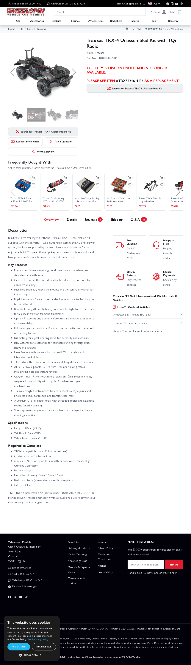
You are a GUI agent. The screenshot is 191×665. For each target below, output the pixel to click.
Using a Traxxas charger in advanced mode (137, 331)
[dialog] (32, 638)
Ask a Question (63, 141)
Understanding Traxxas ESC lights (132, 314)
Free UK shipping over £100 (131, 3)
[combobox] (100, 11)
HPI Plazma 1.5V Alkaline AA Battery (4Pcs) (118, 200)
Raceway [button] (173, 21)
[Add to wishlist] (33, 185)
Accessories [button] (37, 21)
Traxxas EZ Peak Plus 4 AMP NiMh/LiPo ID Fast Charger (21, 200)
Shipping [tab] (116, 219)
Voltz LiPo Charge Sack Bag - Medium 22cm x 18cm (87, 200)
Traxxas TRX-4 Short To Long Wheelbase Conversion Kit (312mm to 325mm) (150, 200)
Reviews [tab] (93, 219)
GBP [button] (156, 3)
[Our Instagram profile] (172, 3)
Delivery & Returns (79, 548)
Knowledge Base (77, 561)
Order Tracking (77, 554)
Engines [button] (75, 21)
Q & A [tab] (138, 219)
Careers (102, 542)
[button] (158, 12)
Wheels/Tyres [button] (96, 21)
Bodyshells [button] (116, 21)
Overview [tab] (51, 219)
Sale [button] (154, 21)
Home (11, 29)
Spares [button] (135, 21)
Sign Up (174, 564)
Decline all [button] (43, 646)
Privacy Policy (105, 548)
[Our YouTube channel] (176, 3)
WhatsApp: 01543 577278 (27, 580)
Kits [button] (17, 21)
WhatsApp (68, 3)
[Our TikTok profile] (181, 3)
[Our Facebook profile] (167, 3)
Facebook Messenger (24, 586)
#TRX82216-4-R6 (129, 80)
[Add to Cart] (33, 178)
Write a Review (45, 151)
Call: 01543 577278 (23, 574)
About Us (73, 542)
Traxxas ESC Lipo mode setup (130, 323)
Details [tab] (72, 219)
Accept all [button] (19, 646)
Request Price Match (28, 141)
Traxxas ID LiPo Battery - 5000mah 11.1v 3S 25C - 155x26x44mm (54, 200)
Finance (102, 565)
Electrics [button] (56, 21)
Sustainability (105, 572)
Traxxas (99, 53)
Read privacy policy (37, 639)
